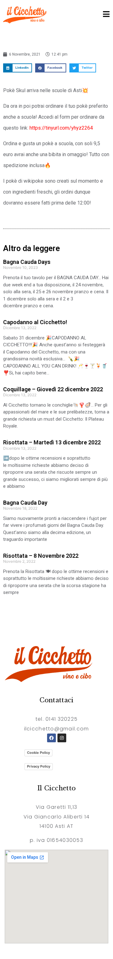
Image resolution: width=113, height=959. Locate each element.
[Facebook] (51, 738)
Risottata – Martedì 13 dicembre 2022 (52, 442)
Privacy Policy (38, 766)
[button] (17, 67)
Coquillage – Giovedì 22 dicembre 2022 (53, 389)
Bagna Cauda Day (25, 502)
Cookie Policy (38, 752)
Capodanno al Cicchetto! (35, 322)
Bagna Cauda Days (27, 262)
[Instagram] (61, 738)
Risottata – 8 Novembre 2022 (40, 555)
